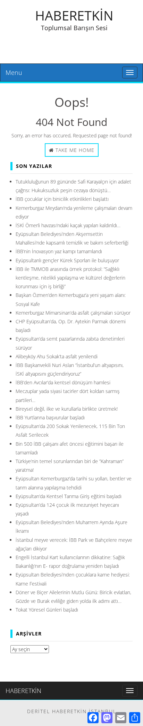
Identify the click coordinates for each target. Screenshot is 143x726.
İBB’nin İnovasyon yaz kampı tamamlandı (59, 251)
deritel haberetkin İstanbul (71, 711)
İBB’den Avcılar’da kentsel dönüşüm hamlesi (63, 382)
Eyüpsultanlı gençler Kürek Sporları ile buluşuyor (67, 260)
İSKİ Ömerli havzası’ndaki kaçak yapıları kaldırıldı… (68, 225)
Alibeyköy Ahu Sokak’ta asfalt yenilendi (57, 356)
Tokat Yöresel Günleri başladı (47, 609)
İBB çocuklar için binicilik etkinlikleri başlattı (62, 199)
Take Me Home (74, 150)
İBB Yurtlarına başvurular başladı (50, 417)
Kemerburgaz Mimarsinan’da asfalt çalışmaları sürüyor (73, 312)
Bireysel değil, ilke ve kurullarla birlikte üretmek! (67, 408)
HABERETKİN (74, 15)
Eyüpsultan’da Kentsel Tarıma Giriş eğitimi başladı (68, 496)
